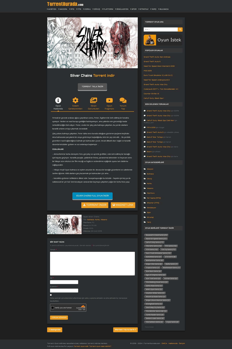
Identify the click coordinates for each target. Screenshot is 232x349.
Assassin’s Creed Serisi (156, 235)
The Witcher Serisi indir (156, 311)
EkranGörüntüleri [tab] (93, 107)
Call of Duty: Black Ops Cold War (160, 120)
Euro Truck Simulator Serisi (158, 253)
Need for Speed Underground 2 (157, 80)
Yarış (153, 9)
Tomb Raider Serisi (154, 315)
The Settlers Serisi (154, 322)
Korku (87, 9)
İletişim (182, 343)
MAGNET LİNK (124, 205)
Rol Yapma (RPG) (154, 198)
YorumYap (123, 107)
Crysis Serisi (172, 322)
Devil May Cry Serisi (155, 307)
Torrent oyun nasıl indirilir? (100, 346)
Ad (52, 278)
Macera (63, 9)
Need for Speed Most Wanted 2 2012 (159, 66)
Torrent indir (104, 75)
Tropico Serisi (152, 268)
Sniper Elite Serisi (154, 264)
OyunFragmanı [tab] (109, 107)
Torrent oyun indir (81, 346)
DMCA (164, 343)
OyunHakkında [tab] (58, 107)
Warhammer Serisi (154, 260)
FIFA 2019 (151, 127)
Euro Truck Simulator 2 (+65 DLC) (158, 75)
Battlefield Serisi (153, 257)
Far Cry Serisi (168, 249)
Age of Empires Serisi (155, 275)
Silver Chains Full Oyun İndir (92, 196)
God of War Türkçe (155, 137)
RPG (72, 9)
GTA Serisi (170, 257)
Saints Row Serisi (154, 286)
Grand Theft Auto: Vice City (155, 84)
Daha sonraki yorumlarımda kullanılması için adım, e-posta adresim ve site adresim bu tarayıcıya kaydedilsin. (88, 299)
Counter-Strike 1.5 (151, 94)
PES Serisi (170, 246)
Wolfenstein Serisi (171, 268)
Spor (134, 9)
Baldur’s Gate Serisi (154, 318)
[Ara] (180, 29)
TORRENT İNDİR (96, 205)
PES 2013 (148, 71)
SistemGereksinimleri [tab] (75, 107)
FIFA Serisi (152, 249)
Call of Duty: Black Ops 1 (154, 98)
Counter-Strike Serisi (155, 293)
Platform (108, 9)
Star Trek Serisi (153, 278)
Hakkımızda (173, 343)
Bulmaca (164, 9)
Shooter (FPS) (153, 203)
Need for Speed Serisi (156, 239)
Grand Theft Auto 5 (152, 61)
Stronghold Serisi (154, 304)
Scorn (149, 152)
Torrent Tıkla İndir (92, 87)
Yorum (53, 249)
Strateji (143, 9)
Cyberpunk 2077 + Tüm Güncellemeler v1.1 (161, 89)
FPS (79, 9)
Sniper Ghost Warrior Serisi (157, 300)
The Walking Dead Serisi (156, 282)
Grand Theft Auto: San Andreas (157, 57)
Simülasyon (122, 9)
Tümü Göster (149, 327)
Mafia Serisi (171, 264)
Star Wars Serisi (153, 271)
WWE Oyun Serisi (154, 289)
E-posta (54, 286)
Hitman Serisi (170, 278)
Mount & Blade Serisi (155, 297)
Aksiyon (52, 9)
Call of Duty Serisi (154, 242)
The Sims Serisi (153, 246)
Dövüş (96, 9)
